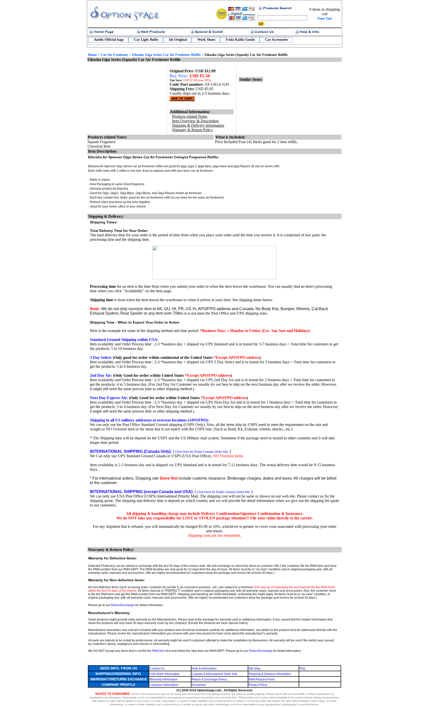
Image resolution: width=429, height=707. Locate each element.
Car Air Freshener (114, 55)
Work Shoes (206, 40)
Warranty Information (163, 679)
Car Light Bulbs (146, 40)
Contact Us (156, 668)
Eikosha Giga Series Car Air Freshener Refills (166, 55)
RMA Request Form (262, 679)
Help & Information (204, 668)
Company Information (164, 685)
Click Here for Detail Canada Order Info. (202, 452)
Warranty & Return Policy (192, 130)
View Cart (324, 18)
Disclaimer (199, 685)
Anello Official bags (109, 40)
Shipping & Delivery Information (270, 674)
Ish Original (178, 40)
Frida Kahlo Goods (240, 40)
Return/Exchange (123, 605)
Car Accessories (276, 40)
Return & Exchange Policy (209, 679)
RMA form (158, 651)
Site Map (254, 668)
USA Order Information (164, 674)
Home (92, 55)
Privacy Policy (258, 685)
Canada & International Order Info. (215, 674)
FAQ (302, 668)
